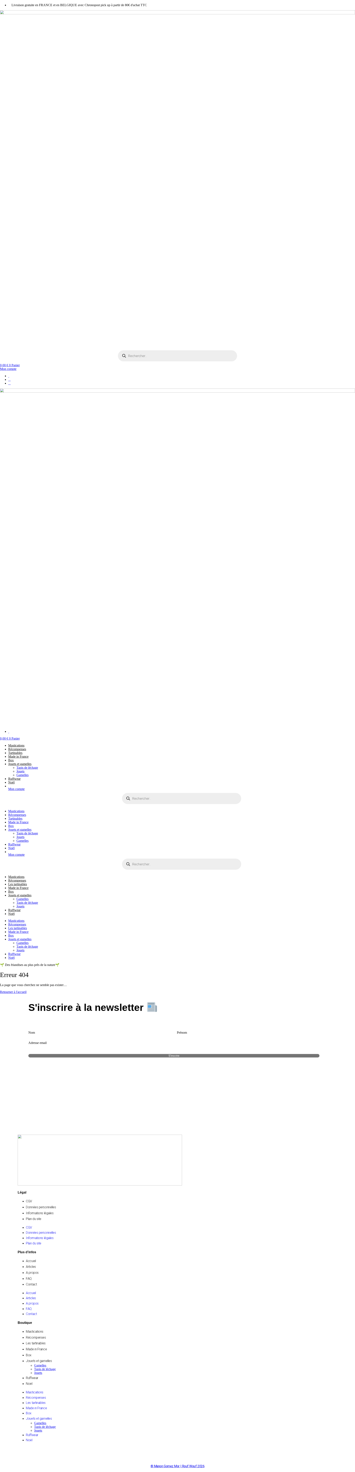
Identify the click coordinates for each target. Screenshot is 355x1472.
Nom (31, 1032)
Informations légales (39, 1213)
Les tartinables (17, 884)
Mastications (16, 745)
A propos (32, 1273)
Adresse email (37, 1043)
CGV (29, 1201)
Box (11, 760)
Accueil (31, 1261)
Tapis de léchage (27, 767)
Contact (31, 1284)
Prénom (182, 1032)
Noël (11, 782)
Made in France (18, 756)
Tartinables (15, 753)
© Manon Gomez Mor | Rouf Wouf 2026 (178, 1466)
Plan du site (33, 1219)
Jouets (20, 771)
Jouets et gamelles (19, 764)
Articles (31, 1267)
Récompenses (17, 749)
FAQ (29, 1279)
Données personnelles (41, 1207)
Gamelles (22, 775)
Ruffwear (14, 778)
